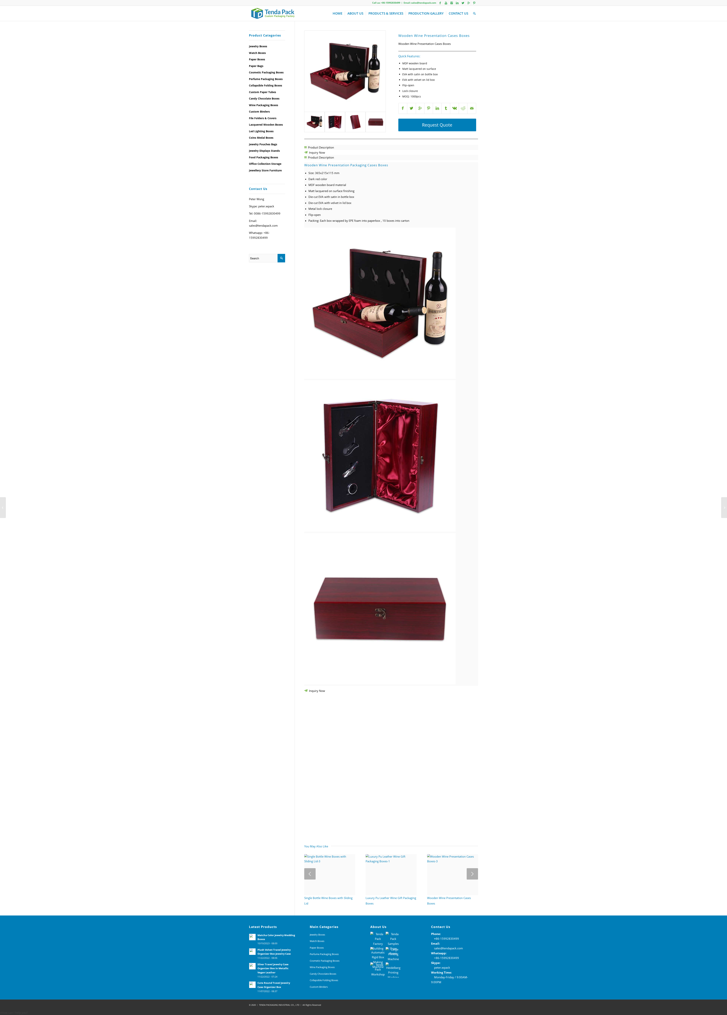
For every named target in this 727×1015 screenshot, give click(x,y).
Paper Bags (256, 66)
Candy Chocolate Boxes (264, 98)
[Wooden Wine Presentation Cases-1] (355, 122)
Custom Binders (259, 111)
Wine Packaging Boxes (263, 105)
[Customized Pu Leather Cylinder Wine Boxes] (3, 507)
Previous (310, 874)
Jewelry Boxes (258, 46)
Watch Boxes (257, 53)
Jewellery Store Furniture (265, 170)
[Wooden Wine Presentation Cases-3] (335, 122)
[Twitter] (463, 3)
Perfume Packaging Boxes (266, 79)
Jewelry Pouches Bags (263, 144)
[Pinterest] (474, 3)
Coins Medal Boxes (261, 137)
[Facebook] (440, 3)
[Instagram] (451, 3)
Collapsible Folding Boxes (265, 85)
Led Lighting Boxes (261, 131)
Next (472, 874)
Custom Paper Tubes (262, 92)
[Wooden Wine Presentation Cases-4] (376, 122)
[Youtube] (446, 3)
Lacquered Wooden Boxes (266, 124)
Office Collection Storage (265, 164)
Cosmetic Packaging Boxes (266, 72)
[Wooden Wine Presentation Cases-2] (345, 71)
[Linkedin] (457, 3)
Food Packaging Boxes (263, 157)
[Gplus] (468, 3)
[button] (14, 1012)
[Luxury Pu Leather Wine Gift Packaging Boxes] (724, 507)
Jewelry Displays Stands (264, 150)
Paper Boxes (257, 59)
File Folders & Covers (262, 118)
